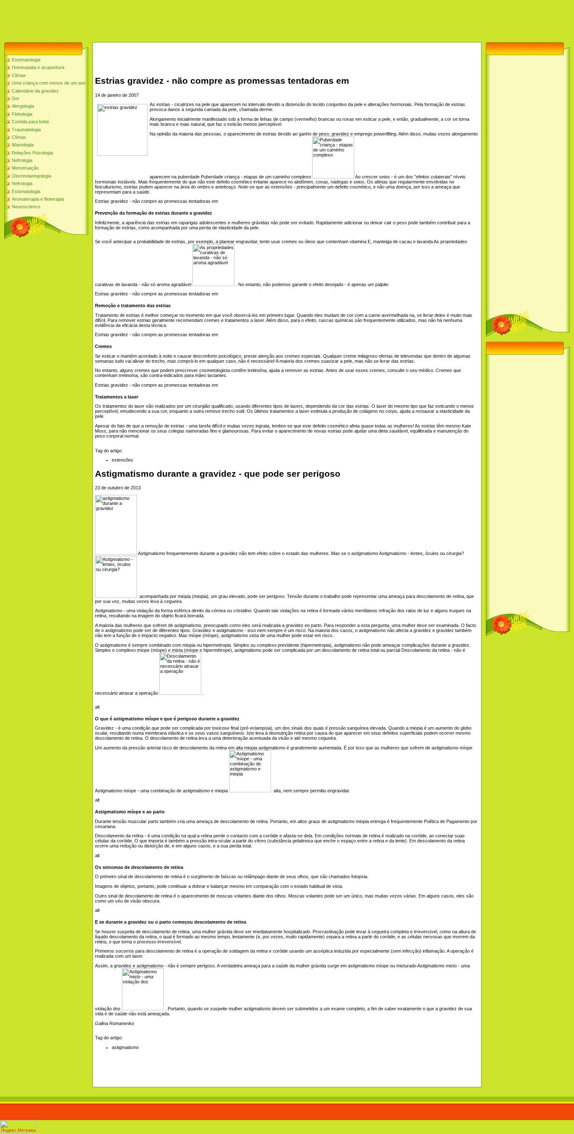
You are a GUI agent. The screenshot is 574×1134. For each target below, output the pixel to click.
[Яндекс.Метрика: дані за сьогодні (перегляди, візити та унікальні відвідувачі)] (18, 1126)
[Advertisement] (153, 19)
